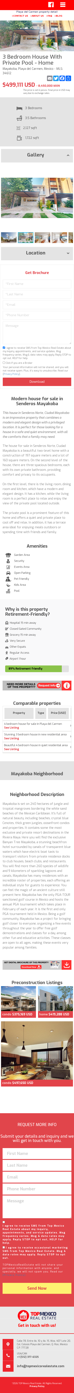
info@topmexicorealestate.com (40, 1366)
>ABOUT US (37, 15)
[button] (70, 168)
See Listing (11, 727)
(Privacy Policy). (15, 1275)
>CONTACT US (20, 15)
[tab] (37, 155)
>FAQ (49, 15)
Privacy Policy (11, 374)
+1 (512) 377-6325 (28, 1357)
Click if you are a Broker (19, 363)
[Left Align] (51, 5)
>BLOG (58, 15)
